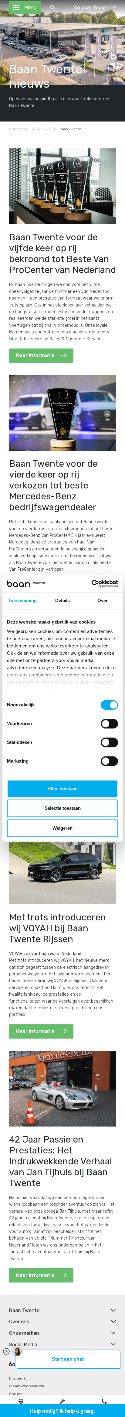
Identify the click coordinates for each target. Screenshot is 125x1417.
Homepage (18, 129)
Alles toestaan (63, 788)
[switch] (109, 723)
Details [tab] (62, 600)
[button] (21, 1401)
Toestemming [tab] (22, 600)
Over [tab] (102, 600)
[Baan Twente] (95, 7)
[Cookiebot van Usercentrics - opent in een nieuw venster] (91, 584)
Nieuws (44, 129)
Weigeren (62, 828)
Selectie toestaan (63, 808)
